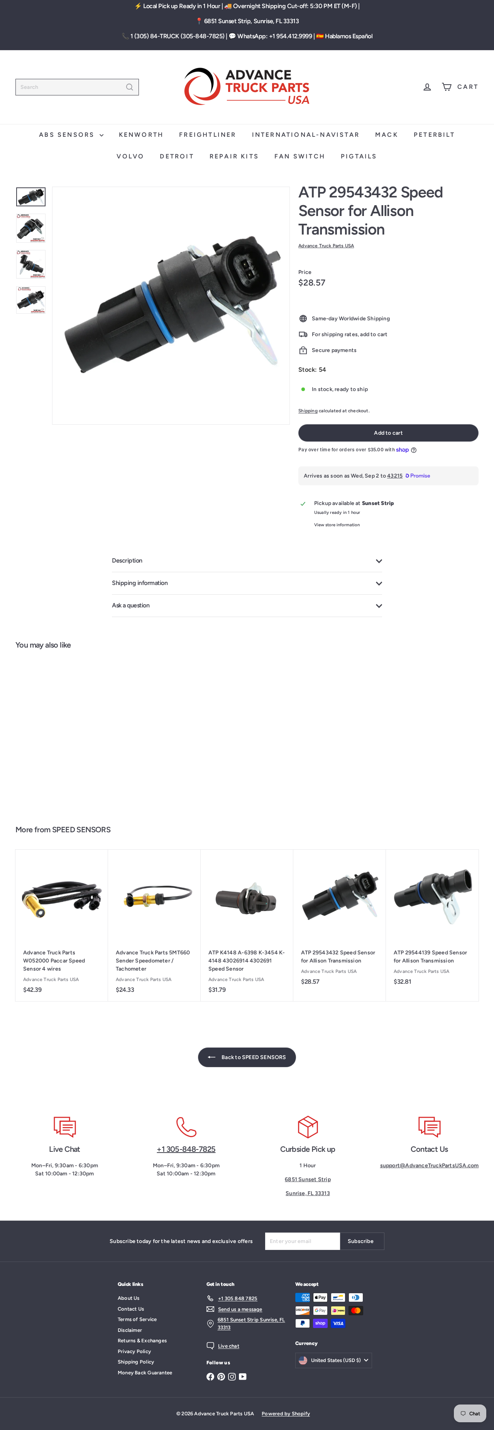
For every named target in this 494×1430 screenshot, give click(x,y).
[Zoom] (170, 305)
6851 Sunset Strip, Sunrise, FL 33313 (251, 21)
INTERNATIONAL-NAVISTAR (306, 134)
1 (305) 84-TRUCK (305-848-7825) (177, 36)
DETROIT (177, 156)
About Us (129, 1298)
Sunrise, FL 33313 (308, 1193)
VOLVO (130, 156)
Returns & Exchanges (142, 1340)
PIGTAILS (359, 156)
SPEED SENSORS (81, 829)
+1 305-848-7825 (186, 1149)
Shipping (308, 410)
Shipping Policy (136, 1362)
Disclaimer (130, 1330)
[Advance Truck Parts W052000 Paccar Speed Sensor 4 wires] (61, 925)
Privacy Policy (134, 1351)
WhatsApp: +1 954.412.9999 (274, 36)
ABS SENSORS (68, 134)
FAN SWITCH (299, 156)
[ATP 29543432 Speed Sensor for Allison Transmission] (54, 733)
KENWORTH (141, 134)
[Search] (129, 87)
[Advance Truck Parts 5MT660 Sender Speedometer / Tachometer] (154, 925)
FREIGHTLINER (207, 134)
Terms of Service (137, 1319)
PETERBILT (434, 134)
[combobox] (77, 87)
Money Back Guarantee (145, 1373)
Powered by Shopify (286, 1413)
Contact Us (131, 1309)
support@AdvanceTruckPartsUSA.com (429, 1165)
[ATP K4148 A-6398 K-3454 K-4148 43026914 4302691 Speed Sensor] (247, 925)
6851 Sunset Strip (308, 1179)
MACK (386, 134)
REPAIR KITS (234, 156)
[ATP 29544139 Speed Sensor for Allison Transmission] (432, 921)
